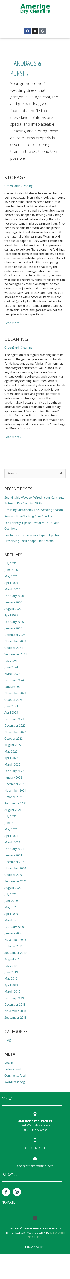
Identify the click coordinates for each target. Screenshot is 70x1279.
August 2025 (12, 609)
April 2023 (11, 713)
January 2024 (13, 687)
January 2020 (13, 933)
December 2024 (14, 635)
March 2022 (12, 764)
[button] (35, 20)
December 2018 (14, 1005)
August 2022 (12, 745)
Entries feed (12, 1069)
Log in (8, 1063)
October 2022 (13, 739)
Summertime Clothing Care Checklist (29, 516)
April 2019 (11, 985)
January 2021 (13, 855)
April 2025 (11, 615)
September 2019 (15, 953)
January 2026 (13, 602)
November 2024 (15, 641)
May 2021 (10, 829)
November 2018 (15, 1011)
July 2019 (10, 966)
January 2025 (13, 628)
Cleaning (16, 339)
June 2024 (11, 667)
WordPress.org (14, 1082)
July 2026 (10, 563)
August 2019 (12, 959)
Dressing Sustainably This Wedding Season (33, 510)
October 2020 (13, 875)
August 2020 (12, 888)
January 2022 (13, 777)
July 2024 (10, 661)
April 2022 (11, 758)
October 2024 (13, 648)
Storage (15, 177)
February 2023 (14, 719)
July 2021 (10, 816)
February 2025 (14, 622)
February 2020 (14, 927)
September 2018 (15, 1017)
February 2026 (14, 596)
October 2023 (13, 700)
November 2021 (15, 790)
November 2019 (15, 940)
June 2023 (11, 706)
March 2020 (12, 920)
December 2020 (14, 862)
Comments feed (15, 1076)
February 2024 (14, 680)
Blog (7, 1040)
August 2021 (12, 810)
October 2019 (13, 946)
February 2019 (14, 998)
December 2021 (14, 784)
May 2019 (10, 979)
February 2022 (14, 771)
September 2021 (15, 803)
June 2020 (11, 901)
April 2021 (11, 836)
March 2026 (12, 589)
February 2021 (14, 849)
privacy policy (34, 1247)
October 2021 (13, 797)
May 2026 (10, 576)
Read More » (12, 323)
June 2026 (11, 570)
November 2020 (15, 868)
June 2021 (11, 823)
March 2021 (12, 842)
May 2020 (10, 907)
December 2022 (14, 726)
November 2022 (15, 732)
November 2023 (15, 693)
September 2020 (15, 881)
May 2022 (10, 751)
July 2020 (10, 894)
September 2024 (15, 654)
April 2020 (11, 914)
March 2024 (12, 674)
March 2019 (12, 992)
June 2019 (11, 972)
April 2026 (11, 583)
